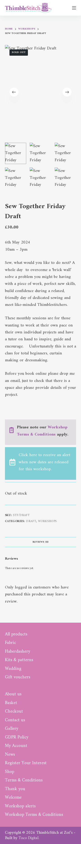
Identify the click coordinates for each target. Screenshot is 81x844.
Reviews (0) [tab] (40, 542)
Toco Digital (28, 838)
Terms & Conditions (24, 780)
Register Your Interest (26, 763)
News (10, 755)
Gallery (11, 729)
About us (13, 694)
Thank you (15, 789)
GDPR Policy (16, 737)
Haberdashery (17, 652)
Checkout (14, 712)
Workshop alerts (20, 806)
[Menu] (74, 8)
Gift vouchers (17, 677)
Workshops (47, 521)
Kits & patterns (19, 660)
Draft (31, 521)
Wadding (13, 669)
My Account (16, 746)
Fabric (10, 643)
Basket (11, 703)
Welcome (13, 798)
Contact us (15, 720)
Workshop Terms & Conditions (42, 431)
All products (16, 634)
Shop (9, 772)
